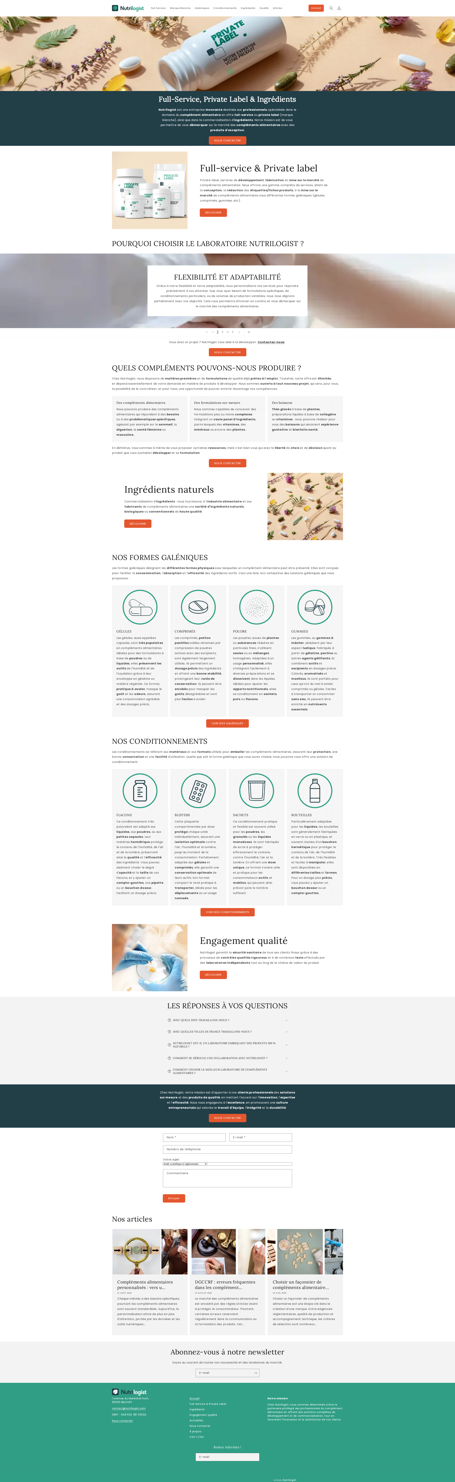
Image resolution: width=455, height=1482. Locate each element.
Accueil (194, 1398)
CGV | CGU (197, 1437)
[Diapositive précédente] (207, 332)
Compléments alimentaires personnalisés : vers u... (145, 1284)
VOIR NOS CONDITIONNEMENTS (227, 912)
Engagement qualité (203, 1415)
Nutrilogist (289, 1480)
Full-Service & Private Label (208, 1404)
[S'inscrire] (255, 1373)
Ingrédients (197, 1409)
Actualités (196, 1420)
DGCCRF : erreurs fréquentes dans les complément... (225, 1284)
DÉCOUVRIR (213, 212)
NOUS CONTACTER (227, 140)
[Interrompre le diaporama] (248, 332)
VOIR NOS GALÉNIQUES (227, 723)
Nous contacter (122, 1421)
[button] (331, 8)
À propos (195, 1431)
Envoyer (174, 1198)
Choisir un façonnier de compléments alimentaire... (301, 1284)
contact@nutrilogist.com (129, 1408)
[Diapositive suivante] (239, 332)
